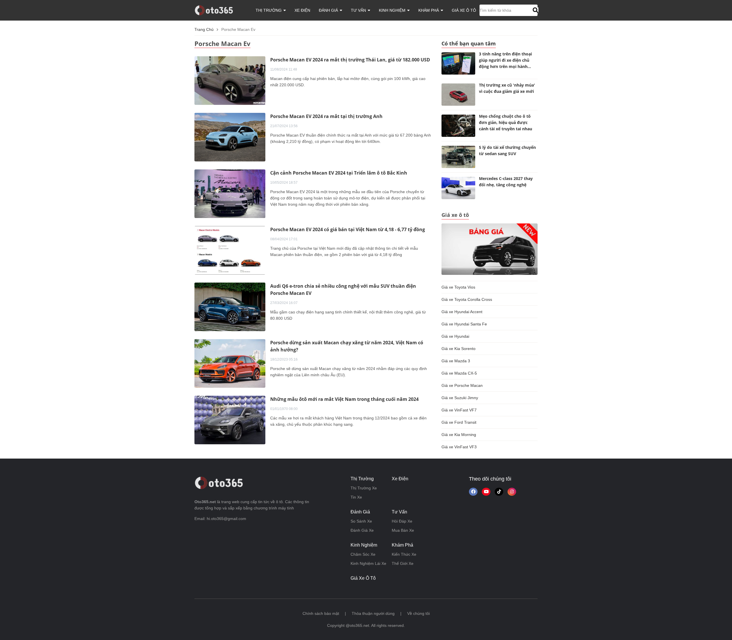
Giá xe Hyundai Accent (461, 311)
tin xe (356, 497)
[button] (534, 10)
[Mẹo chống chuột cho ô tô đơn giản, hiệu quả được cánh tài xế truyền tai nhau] (458, 126)
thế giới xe (402, 563)
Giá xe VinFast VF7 (459, 410)
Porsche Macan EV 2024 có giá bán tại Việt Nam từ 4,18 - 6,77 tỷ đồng (347, 229)
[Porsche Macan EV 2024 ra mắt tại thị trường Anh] (229, 137)
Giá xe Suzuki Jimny (459, 397)
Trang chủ (204, 29)
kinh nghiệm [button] (393, 10)
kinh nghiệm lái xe (368, 563)
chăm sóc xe (363, 554)
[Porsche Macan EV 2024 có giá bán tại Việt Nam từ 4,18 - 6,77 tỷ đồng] (229, 250)
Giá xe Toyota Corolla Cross (466, 299)
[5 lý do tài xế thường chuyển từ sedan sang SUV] (458, 157)
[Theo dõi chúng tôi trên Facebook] (473, 492)
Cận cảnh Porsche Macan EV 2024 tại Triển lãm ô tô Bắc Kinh (338, 173)
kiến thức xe (404, 554)
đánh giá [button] (329, 10)
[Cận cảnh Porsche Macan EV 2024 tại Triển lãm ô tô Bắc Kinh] (229, 193)
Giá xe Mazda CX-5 (459, 373)
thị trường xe (364, 488)
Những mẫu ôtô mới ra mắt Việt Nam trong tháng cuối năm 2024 (344, 399)
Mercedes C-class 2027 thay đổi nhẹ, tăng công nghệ (506, 181)
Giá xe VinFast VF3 (459, 447)
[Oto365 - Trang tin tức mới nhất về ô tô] (217, 10)
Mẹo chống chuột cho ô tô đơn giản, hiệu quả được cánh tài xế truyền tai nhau (505, 122)
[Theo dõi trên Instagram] (512, 492)
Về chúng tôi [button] (418, 613)
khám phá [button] (429, 10)
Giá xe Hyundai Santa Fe (464, 324)
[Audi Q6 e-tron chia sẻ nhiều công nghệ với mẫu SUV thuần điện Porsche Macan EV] (229, 306)
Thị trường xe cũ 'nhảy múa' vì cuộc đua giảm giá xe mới (507, 88)
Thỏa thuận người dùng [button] (373, 613)
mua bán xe (403, 530)
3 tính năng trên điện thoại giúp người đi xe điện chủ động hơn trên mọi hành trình (505, 61)
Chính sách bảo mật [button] (321, 613)
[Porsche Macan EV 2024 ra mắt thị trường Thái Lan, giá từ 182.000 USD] (229, 80)
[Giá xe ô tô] (489, 249)
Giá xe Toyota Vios (458, 287)
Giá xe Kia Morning (458, 434)
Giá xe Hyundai (455, 336)
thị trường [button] (269, 10)
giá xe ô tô (464, 10)
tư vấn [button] (359, 10)
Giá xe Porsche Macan (462, 385)
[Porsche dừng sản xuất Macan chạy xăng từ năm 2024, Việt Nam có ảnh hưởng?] (229, 363)
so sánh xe (361, 521)
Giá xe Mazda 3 (455, 361)
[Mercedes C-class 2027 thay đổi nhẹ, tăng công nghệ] (458, 188)
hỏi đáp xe (402, 521)
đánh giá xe (362, 530)
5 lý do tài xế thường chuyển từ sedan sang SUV (507, 150)
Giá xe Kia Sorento (458, 348)
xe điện (302, 10)
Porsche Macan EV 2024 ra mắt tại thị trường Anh (326, 116)
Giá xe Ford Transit (458, 422)
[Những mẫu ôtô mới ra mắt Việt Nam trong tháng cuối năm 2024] (229, 419)
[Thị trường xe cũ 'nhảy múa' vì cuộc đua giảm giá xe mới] (458, 94)
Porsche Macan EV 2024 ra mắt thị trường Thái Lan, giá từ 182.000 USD (350, 60)
